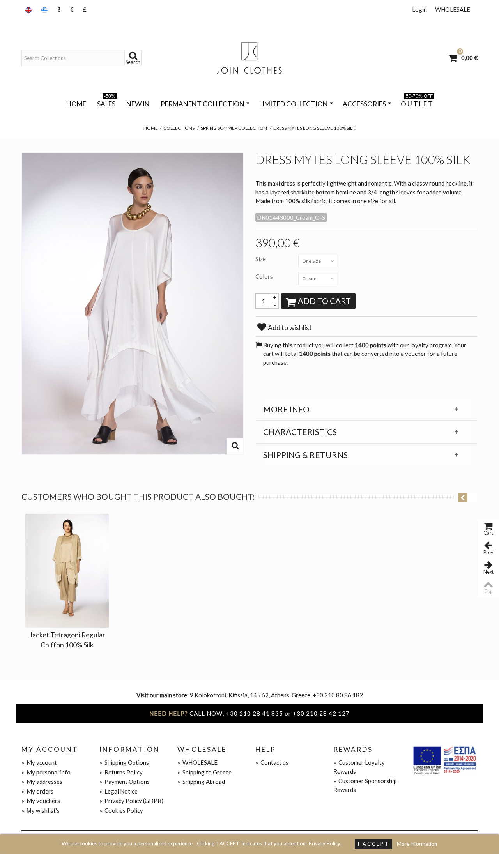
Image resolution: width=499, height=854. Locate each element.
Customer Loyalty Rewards (359, 767)
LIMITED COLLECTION (293, 104)
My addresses (41, 781)
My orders (37, 791)
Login (419, 9)
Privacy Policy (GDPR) (131, 800)
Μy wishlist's (40, 810)
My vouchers (40, 800)
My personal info (46, 772)
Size (261, 258)
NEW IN (138, 104)
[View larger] (235, 446)
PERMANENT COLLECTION (202, 104)
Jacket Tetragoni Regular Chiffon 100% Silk (67, 640)
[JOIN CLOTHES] (249, 58)
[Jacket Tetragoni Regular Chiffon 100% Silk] (67, 571)
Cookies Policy (121, 810)
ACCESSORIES (364, 104)
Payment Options (124, 781)
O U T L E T (417, 102)
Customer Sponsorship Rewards (365, 785)
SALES (106, 102)
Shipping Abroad (201, 781)
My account (39, 762)
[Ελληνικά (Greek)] (45, 9)
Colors (264, 276)
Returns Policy (121, 772)
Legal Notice (118, 791)
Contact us (271, 762)
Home (76, 104)
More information (417, 844)
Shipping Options (124, 762)
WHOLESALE (452, 9)
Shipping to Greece (204, 772)
